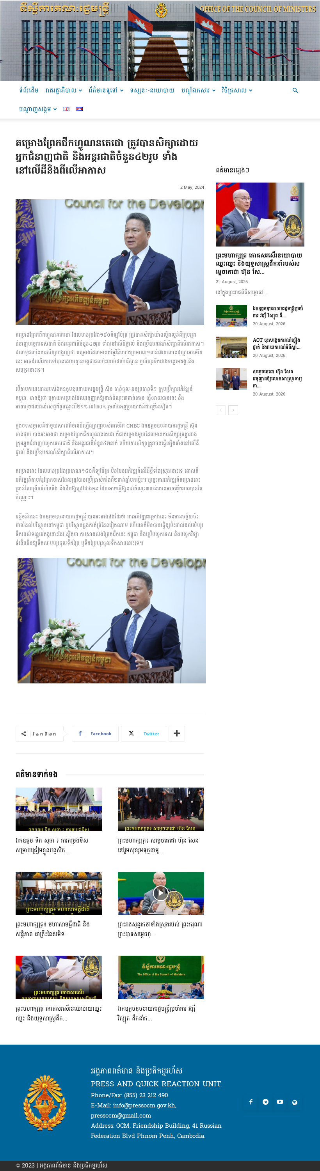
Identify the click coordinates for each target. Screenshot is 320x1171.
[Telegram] (265, 1102)
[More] (177, 734)
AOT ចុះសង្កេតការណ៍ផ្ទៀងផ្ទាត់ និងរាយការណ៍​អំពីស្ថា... (276, 343)
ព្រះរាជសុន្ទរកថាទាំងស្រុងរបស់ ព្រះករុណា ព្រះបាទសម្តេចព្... (160, 929)
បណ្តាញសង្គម (35, 109)
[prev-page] (221, 410)
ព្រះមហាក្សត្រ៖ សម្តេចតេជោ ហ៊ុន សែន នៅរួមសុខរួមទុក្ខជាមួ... (158, 846)
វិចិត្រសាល (234, 90)
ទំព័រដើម (29, 90)
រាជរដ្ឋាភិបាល (61, 90)
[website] (294, 1102)
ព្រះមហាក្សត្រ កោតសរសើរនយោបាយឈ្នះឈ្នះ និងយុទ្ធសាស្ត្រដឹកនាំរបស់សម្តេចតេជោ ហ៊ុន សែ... (259, 263)
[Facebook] (251, 1102)
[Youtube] (280, 1102)
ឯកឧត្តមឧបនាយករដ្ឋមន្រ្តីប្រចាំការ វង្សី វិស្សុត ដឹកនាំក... (157, 1014)
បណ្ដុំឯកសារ (195, 90)
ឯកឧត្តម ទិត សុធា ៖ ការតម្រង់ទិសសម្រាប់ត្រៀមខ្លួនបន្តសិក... (52, 846)
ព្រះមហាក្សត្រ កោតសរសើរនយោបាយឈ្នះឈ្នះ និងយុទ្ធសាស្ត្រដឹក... (59, 1014)
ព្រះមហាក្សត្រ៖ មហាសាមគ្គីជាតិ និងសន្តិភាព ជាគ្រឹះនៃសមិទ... (53, 929)
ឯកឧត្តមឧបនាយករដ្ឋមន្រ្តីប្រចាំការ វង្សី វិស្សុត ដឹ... (278, 312)
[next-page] (233, 410)
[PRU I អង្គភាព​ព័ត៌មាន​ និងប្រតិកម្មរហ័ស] (160, 40)
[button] (295, 90)
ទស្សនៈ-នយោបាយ (152, 90)
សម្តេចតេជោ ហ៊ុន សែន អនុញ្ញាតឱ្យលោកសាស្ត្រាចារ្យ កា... (277, 378)
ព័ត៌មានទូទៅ (103, 90)
